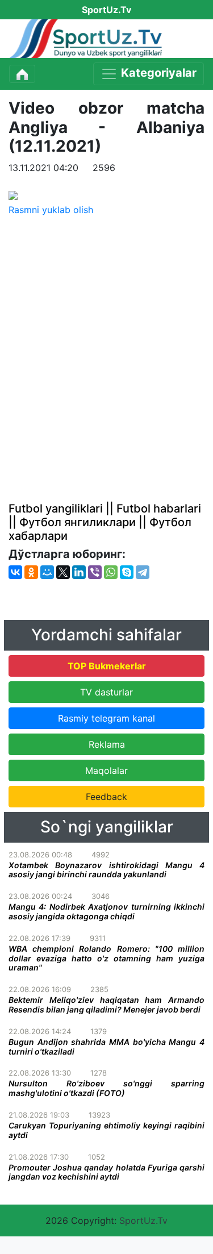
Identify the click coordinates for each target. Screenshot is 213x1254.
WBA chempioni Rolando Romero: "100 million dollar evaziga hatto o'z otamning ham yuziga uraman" (106, 958)
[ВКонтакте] (15, 572)
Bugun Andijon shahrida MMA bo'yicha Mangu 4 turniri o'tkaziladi (106, 1046)
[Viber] (95, 572)
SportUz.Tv (143, 1220)
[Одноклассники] (31, 572)
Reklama (107, 744)
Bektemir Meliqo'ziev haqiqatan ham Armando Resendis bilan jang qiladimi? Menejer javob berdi (106, 1004)
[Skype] (126, 572)
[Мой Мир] (47, 572)
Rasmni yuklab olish (51, 209)
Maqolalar (106, 770)
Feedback (106, 796)
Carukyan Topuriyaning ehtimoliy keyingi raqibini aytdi (106, 1130)
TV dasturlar (106, 692)
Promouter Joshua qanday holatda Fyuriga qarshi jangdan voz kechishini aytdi (106, 1172)
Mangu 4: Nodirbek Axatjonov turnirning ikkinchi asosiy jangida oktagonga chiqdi (106, 911)
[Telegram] (142, 572)
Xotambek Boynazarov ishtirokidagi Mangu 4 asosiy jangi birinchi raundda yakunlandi (106, 870)
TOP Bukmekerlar (107, 666)
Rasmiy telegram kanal (106, 718)
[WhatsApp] (111, 572)
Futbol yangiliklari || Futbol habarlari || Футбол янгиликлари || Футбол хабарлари (105, 522)
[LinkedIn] (79, 572)
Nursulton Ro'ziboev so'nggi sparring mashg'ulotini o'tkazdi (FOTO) (106, 1088)
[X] (63, 572)
